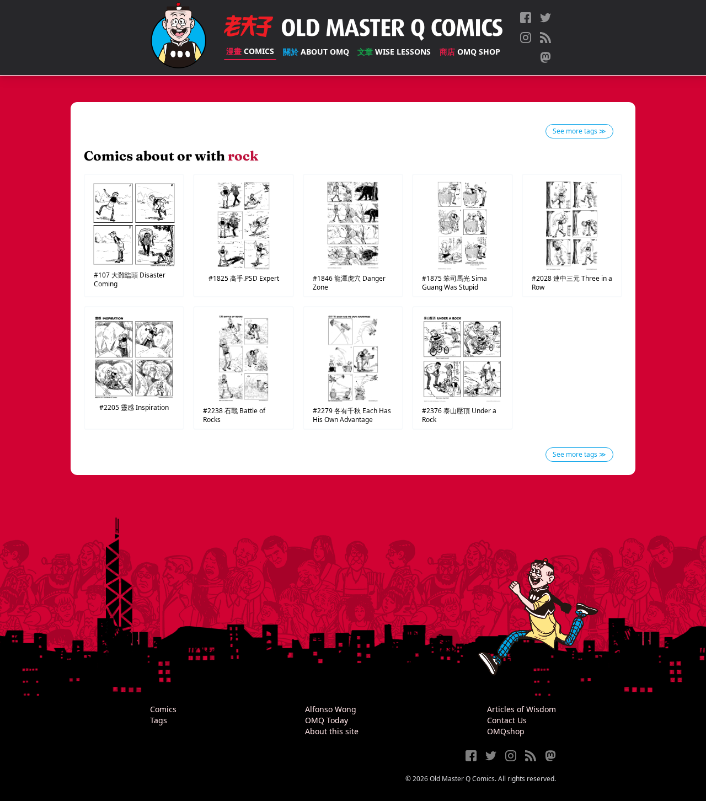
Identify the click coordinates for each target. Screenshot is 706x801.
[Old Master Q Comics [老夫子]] (178, 37)
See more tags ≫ (579, 131)
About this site (332, 731)
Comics (250, 51)
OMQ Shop (470, 51)
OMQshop (506, 731)
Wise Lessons (394, 51)
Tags (158, 720)
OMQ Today (326, 720)
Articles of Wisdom (521, 709)
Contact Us (507, 720)
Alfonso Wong (330, 709)
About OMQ (316, 51)
